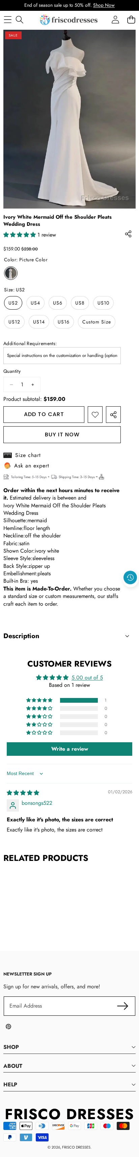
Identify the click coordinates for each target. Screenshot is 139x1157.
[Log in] (115, 19)
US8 (80, 302)
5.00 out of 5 (87, 677)
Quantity (12, 371)
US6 (57, 302)
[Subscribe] (122, 1005)
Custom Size (96, 321)
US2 (13, 302)
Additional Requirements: (30, 343)
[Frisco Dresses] (69, 20)
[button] (130, 593)
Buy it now (62, 434)
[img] (23, 793)
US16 (64, 321)
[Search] (19, 19)
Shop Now (104, 5)
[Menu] (7, 19)
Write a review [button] (69, 749)
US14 (39, 321)
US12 (14, 321)
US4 (35, 302)
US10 (103, 302)
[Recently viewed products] (130, 577)
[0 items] (131, 19)
